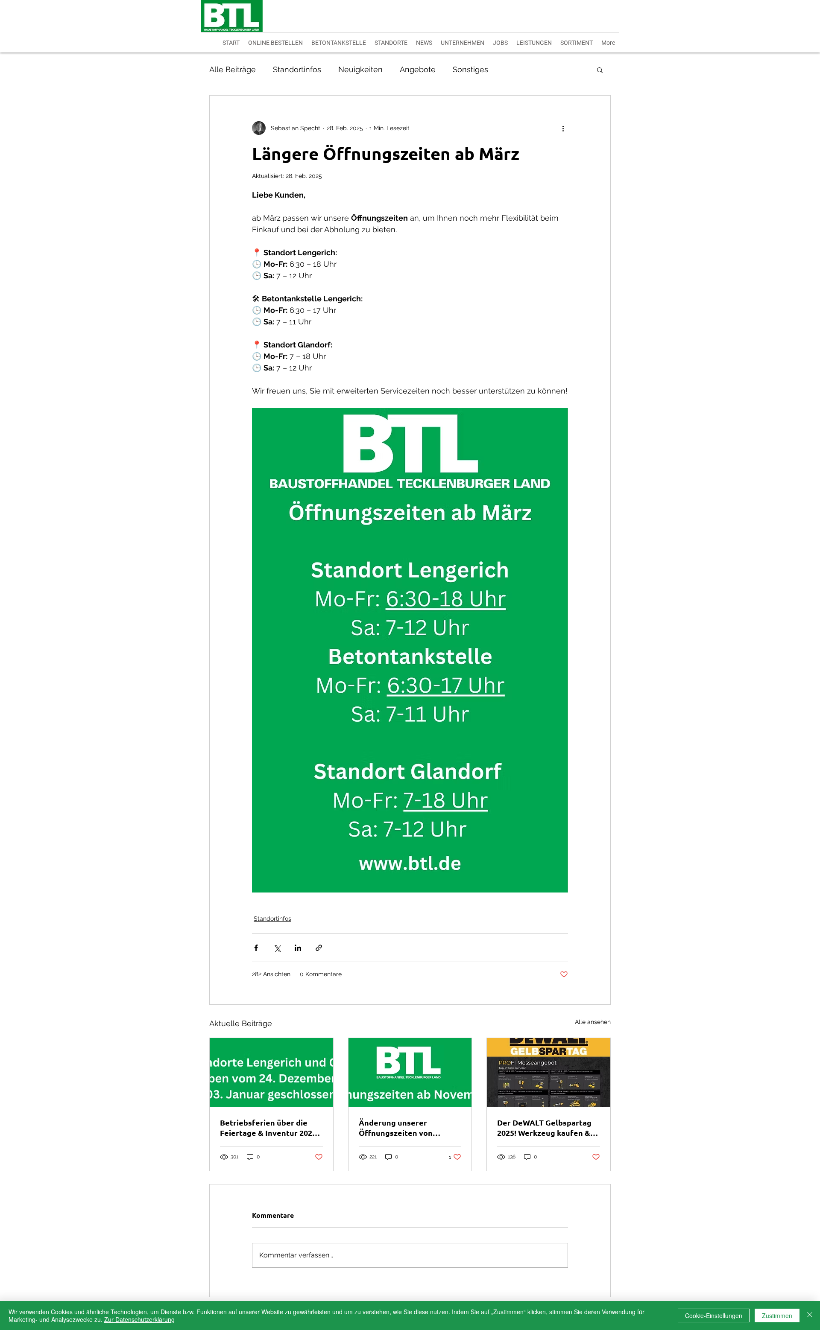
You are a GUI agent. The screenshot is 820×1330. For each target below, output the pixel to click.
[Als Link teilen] (319, 948)
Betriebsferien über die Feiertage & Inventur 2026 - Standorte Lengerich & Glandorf (270, 1127)
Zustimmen (777, 1315)
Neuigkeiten (360, 69)
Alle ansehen (593, 1021)
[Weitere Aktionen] (563, 128)
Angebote (418, 69)
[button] (600, 69)
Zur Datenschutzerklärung (139, 1319)
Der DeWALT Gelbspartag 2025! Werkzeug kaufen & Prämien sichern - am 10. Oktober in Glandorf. (544, 1127)
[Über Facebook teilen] (256, 948)
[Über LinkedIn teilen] (298, 948)
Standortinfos (297, 69)
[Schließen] (810, 1315)
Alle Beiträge (232, 69)
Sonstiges (470, 69)
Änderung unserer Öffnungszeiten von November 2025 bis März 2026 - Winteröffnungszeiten (404, 1127)
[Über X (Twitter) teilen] (277, 948)
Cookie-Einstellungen (713, 1315)
